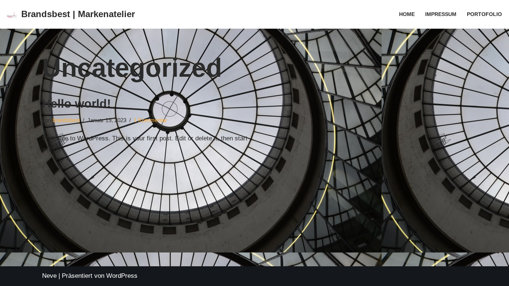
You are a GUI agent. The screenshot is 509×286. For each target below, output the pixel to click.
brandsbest (66, 120)
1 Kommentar (150, 120)
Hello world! (76, 103)
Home (407, 14)
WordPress (121, 275)
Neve (49, 275)
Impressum (440, 14)
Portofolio (484, 14)
